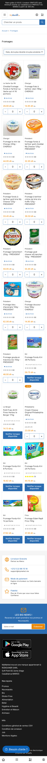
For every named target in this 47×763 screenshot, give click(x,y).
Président (28, 138)
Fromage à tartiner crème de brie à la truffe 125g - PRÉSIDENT (33, 200)
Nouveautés (7, 689)
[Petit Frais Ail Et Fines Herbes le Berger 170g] (12, 394)
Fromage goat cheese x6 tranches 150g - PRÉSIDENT (33, 254)
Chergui (28, 83)
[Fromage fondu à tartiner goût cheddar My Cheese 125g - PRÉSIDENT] (34, 126)
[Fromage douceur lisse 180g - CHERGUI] (34, 289)
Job (3, 732)
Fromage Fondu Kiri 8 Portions (12, 467)
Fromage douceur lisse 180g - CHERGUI (33, 307)
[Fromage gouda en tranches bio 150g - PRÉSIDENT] (12, 342)
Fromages (14, 31)
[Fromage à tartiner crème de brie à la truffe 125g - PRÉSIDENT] (34, 181)
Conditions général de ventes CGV (17, 725)
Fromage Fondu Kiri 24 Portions (33, 467)
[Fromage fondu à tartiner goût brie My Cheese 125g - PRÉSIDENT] (12, 181)
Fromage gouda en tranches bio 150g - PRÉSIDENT (11, 359)
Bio (3, 693)
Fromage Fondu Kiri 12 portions (12, 519)
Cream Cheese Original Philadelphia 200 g (34, 412)
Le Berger (7, 407)
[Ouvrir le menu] (4, 15)
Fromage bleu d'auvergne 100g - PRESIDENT (11, 307)
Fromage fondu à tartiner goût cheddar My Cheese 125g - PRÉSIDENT (34, 145)
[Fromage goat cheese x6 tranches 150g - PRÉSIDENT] (34, 236)
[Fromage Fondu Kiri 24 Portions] (34, 451)
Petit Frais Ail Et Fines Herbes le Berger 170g (10, 412)
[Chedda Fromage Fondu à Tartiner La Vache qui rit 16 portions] (12, 71)
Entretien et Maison (10, 709)
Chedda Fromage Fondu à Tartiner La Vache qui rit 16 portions (11, 90)
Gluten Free (7, 696)
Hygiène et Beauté (10, 706)
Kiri (26, 354)
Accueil (5, 31)
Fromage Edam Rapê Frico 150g (34, 519)
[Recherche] (42, 22)
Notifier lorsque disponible (34, 378)
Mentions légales (9, 735)
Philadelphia (29, 407)
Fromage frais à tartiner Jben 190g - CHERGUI (33, 89)
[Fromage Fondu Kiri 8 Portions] (12, 451)
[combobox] (23, 22)
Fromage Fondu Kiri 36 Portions (33, 358)
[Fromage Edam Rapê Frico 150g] (34, 503)
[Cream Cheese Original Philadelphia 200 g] (34, 394)
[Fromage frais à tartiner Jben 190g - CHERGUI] (34, 71)
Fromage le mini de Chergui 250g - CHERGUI (11, 144)
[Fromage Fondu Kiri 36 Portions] (34, 342)
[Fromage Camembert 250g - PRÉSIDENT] (12, 236)
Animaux (6, 713)
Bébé (4, 703)
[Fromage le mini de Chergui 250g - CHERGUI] (12, 126)
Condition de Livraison (12, 729)
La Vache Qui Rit (9, 83)
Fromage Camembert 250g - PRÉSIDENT (12, 253)
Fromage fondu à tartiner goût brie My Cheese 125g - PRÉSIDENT (12, 200)
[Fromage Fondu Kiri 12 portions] (12, 503)
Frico (27, 515)
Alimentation (7, 699)
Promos (5, 686)
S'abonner (38, 626)
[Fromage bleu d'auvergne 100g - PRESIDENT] (12, 289)
